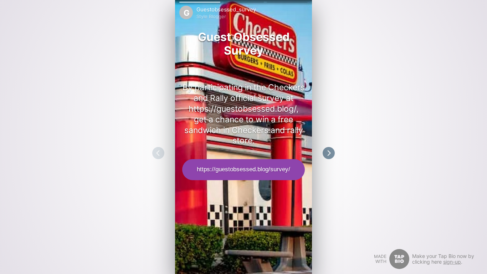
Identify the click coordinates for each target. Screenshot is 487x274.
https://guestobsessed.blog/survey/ (243, 169)
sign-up (452, 262)
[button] (158, 153)
